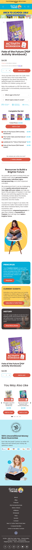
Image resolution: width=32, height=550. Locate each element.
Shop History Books (12, 326)
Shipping (4, 63)
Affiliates (16, 510)
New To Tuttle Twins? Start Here (16, 523)
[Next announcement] (29, 2)
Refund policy (22, 540)
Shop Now (9, 280)
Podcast (16, 502)
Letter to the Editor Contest (16, 528)
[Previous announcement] (3, 2)
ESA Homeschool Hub (16, 505)
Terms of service (12, 540)
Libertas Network (25, 542)
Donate (16, 518)
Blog (16, 500)
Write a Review (19, 160)
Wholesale (16, 513)
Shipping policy (8, 541)
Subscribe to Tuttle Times (14, 303)
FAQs (16, 515)
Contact (16, 521)
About (16, 497)
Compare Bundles (16, 526)
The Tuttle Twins (15, 538)
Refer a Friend (16, 508)
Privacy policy (25, 538)
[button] (3, 6)
